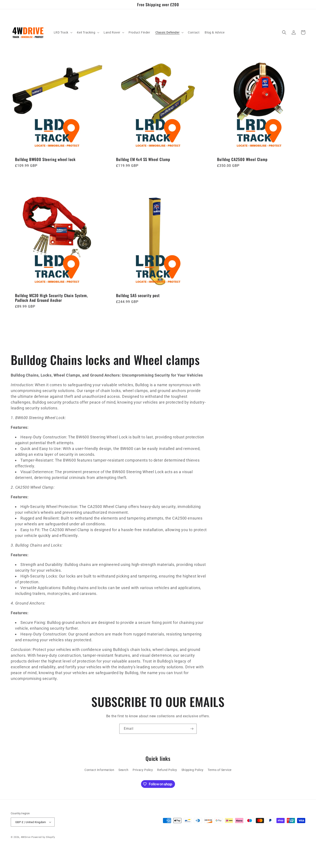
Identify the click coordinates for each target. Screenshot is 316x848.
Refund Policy (167, 770)
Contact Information (99, 770)
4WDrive (26, 837)
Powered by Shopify (43, 837)
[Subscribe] (191, 729)
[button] (62, 32)
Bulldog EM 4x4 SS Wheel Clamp (143, 159)
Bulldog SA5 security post (138, 295)
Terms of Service (220, 770)
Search (123, 770)
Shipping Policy (192, 770)
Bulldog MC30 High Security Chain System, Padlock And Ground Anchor (51, 297)
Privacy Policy (143, 770)
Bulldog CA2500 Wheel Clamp (242, 159)
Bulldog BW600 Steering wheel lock (45, 159)
